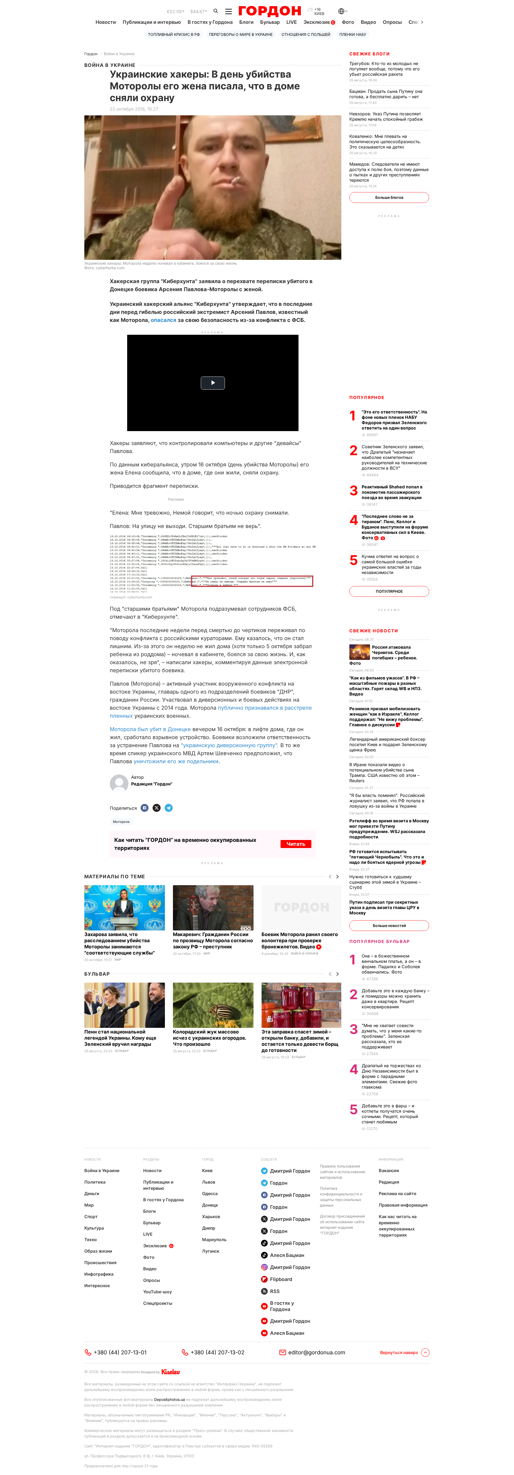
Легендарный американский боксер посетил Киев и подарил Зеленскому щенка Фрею (388, 744)
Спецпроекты (157, 1303)
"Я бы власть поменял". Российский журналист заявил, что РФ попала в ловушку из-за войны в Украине (387, 801)
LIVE (291, 22)
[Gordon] (270, 11)
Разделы (151, 1159)
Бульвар (270, 22)
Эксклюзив (317, 22)
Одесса (210, 1193)
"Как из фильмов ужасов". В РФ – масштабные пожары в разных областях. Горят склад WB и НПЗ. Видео (385, 686)
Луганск (210, 1251)
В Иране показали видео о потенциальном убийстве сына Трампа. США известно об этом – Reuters (384, 772)
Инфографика (99, 1274)
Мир (118, 959)
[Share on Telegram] (169, 808)
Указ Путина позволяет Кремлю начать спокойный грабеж (386, 116)
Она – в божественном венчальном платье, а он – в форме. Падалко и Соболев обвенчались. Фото (391, 964)
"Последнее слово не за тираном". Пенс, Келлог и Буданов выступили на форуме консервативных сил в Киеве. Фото (395, 527)
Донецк (210, 1205)
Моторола (121, 822)
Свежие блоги (369, 53)
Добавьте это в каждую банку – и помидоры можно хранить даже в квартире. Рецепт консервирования (395, 998)
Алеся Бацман (287, 1255)
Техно (90, 1239)
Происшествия (100, 1262)
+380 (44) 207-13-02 (217, 1352)
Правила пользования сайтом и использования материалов (342, 1172)
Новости (106, 22)
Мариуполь (214, 1239)
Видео (368, 22)
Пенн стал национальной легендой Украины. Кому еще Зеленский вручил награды (120, 1038)
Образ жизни (98, 1251)
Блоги (246, 22)
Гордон (90, 53)
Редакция (389, 1182)
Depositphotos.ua (169, 1399)
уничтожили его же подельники (176, 761)
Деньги (91, 1193)
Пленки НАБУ (352, 34)
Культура (94, 1228)
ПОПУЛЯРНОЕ (367, 397)
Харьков (211, 1216)
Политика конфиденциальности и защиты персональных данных (341, 1196)
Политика (94, 1182)
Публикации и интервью (152, 22)
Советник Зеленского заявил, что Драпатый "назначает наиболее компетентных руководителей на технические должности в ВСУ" (394, 457)
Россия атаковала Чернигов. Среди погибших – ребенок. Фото (383, 655)
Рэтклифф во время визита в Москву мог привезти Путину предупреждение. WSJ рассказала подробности (389, 828)
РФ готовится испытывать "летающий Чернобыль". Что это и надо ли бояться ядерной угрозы (386, 857)
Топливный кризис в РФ (174, 34)
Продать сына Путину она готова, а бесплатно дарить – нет (385, 94)
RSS (275, 1291)
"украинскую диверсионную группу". (230, 745)
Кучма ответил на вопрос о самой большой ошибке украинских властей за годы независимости (391, 564)
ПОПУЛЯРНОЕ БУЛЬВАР (379, 941)
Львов (208, 1182)
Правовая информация (403, 1205)
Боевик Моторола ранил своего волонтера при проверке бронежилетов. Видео (300, 940)
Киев (207, 1170)
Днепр (208, 1228)
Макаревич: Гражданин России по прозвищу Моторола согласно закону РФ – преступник (213, 940)
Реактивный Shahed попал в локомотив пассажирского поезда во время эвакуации (392, 492)
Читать (295, 844)
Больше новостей (389, 925)
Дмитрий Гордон (290, 1171)
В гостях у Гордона (210, 22)
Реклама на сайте (397, 1193)
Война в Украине (119, 53)
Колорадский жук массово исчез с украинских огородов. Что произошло (209, 1038)
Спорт (91, 1216)
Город (207, 1159)
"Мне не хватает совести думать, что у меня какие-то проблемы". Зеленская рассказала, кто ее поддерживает (392, 1036)
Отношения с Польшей (306, 34)
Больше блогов (389, 197)
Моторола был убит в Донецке (150, 729)
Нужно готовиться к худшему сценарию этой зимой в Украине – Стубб (385, 882)
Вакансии (389, 1170)
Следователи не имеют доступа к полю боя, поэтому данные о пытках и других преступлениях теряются (389, 172)
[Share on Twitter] (157, 808)
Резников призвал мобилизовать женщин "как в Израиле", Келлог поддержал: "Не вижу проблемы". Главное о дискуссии (386, 716)
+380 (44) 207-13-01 (120, 1352)
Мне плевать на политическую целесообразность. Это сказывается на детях (385, 142)
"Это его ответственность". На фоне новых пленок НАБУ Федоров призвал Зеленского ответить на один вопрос (394, 420)
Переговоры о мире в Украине (241, 34)
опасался (164, 320)
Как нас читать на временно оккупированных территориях (398, 1226)
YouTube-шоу (157, 1291)
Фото (348, 22)
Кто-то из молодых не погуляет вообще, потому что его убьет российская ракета (384, 69)
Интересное (97, 1285)
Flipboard (281, 1279)
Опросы (392, 22)
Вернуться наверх (399, 1352)
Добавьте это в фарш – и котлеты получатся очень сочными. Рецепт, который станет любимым (390, 1113)
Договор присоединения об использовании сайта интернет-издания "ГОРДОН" (342, 1224)
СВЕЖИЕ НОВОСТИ (373, 630)
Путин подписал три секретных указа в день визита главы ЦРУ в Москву (384, 907)
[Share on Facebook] (145, 808)
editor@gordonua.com (316, 1352)
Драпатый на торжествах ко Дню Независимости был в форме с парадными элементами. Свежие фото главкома (391, 1076)
